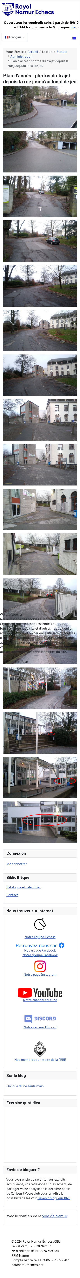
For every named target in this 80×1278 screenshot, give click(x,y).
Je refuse (21, 662)
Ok (5, 662)
